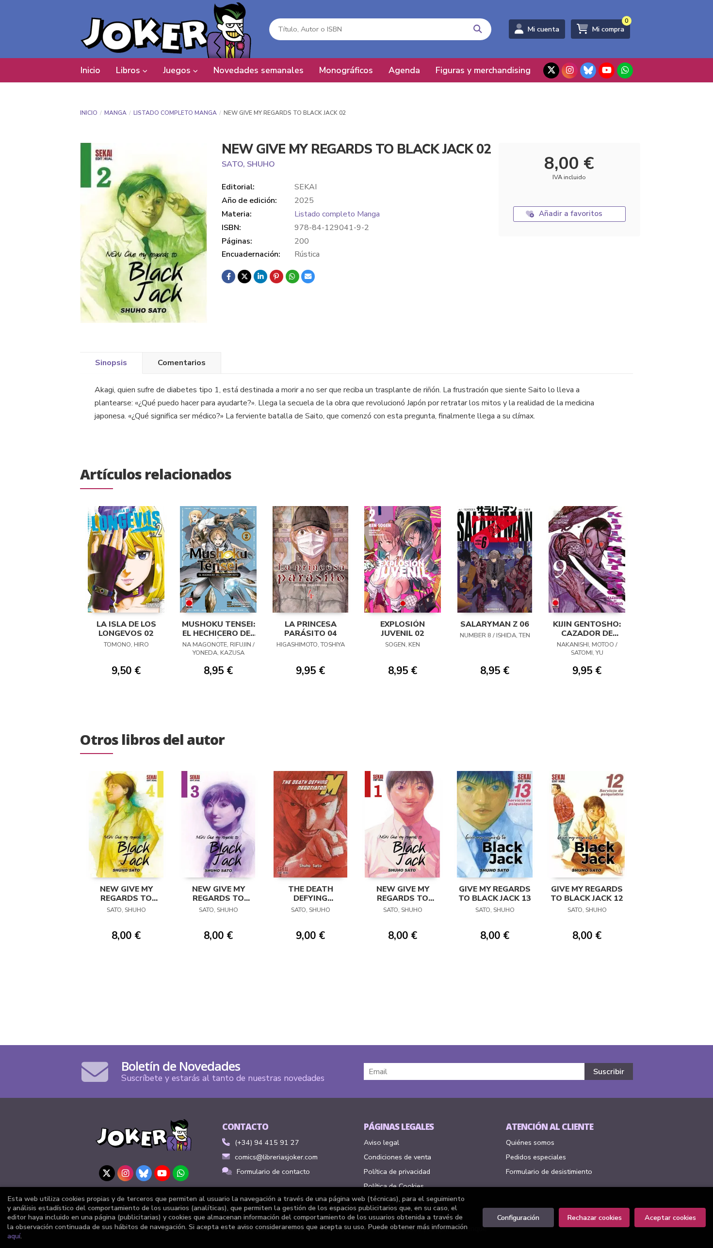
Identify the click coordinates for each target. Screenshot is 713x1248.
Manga (115, 113)
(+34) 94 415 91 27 (267, 1142)
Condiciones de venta (397, 1157)
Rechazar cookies (594, 1217)
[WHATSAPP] (625, 70)
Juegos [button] (178, 70)
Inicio (88, 113)
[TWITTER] (551, 70)
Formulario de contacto (273, 1171)
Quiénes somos (530, 1142)
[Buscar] (478, 29)
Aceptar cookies (670, 1217)
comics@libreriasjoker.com (276, 1157)
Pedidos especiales (536, 1157)
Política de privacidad (397, 1171)
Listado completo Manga (175, 113)
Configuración (518, 1217)
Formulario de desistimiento (549, 1171)
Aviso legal (381, 1142)
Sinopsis (111, 362)
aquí (13, 1236)
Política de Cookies (394, 1186)
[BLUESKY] (588, 70)
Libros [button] (129, 70)
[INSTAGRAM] (570, 70)
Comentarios (182, 362)
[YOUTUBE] (607, 70)
